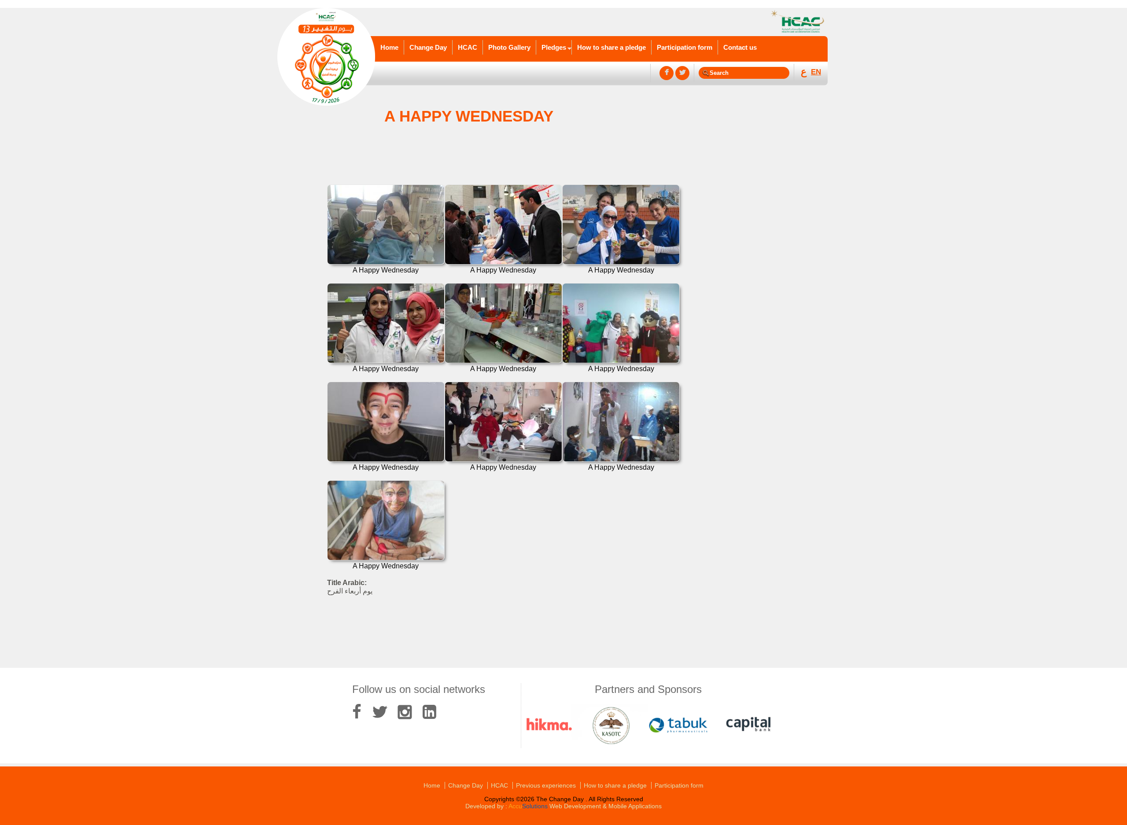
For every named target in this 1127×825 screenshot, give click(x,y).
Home (389, 47)
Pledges (553, 47)
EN (816, 72)
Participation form (684, 47)
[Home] (326, 57)
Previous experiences (546, 785)
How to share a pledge (611, 47)
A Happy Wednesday (386, 270)
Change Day (428, 47)
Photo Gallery (509, 47)
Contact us (740, 47)
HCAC (467, 47)
